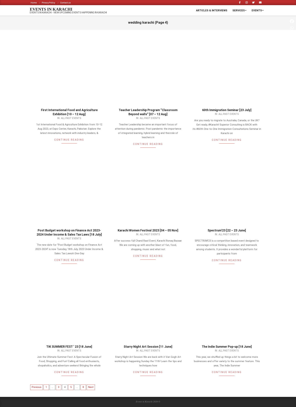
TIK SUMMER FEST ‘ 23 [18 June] (69, 346)
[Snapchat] (291, 48)
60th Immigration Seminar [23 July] (226, 110)
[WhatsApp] (291, 28)
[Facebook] (291, 21)
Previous (36, 387)
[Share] (291, 62)
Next (91, 387)
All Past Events (71, 118)
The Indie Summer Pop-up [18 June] (227, 346)
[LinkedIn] (291, 55)
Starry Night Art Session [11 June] (148, 346)
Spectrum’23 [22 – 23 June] (227, 230)
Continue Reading (69, 139)
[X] (291, 35)
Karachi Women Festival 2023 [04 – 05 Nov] (148, 230)
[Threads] (291, 41)
